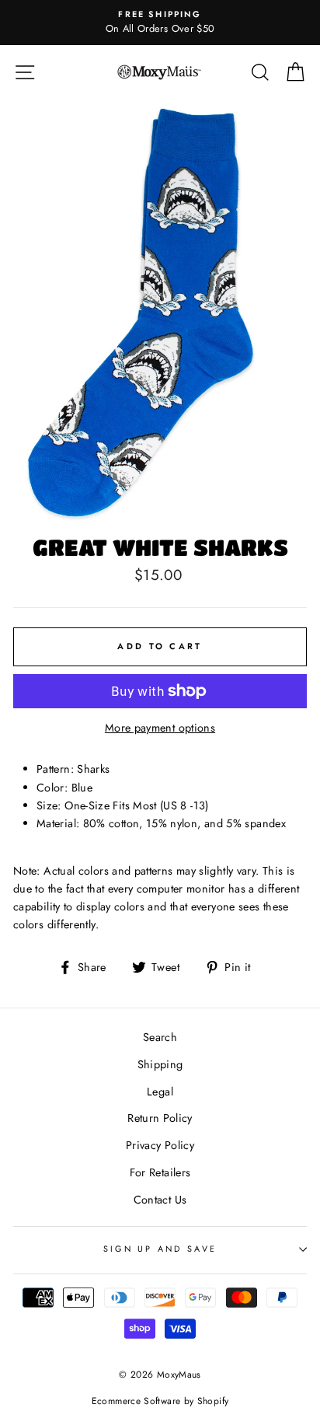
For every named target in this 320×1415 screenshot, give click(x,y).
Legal (160, 1091)
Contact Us (160, 1199)
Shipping (160, 1064)
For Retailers (160, 1172)
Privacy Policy (160, 1145)
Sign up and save (160, 1248)
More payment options (160, 727)
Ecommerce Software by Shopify (160, 1401)
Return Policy (160, 1118)
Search (160, 1037)
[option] (160, 22)
